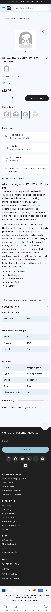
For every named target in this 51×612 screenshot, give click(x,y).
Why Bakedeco (9, 513)
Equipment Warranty (12, 494)
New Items (7, 548)
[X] (29, 459)
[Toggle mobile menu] (3, 8)
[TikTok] (36, 459)
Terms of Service (19, 600)
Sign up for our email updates (20, 432)
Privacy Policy (33, 600)
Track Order (7, 482)
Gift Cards (7, 540)
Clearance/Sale (9, 552)
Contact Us (11, 574)
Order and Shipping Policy (14, 478)
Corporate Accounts (12, 490)
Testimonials (8, 517)
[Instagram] (9, 459)
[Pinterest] (43, 459)
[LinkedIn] (26, 465)
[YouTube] (22, 459)
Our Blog (6, 529)
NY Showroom (12, 578)
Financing (6, 509)
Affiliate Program (10, 521)
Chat (8, 569)
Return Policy (8, 486)
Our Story (6, 505)
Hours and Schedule (11, 525)
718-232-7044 (13, 564)
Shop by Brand (9, 544)
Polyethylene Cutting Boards (17, 18)
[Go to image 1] (25, 51)
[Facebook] (15, 459)
